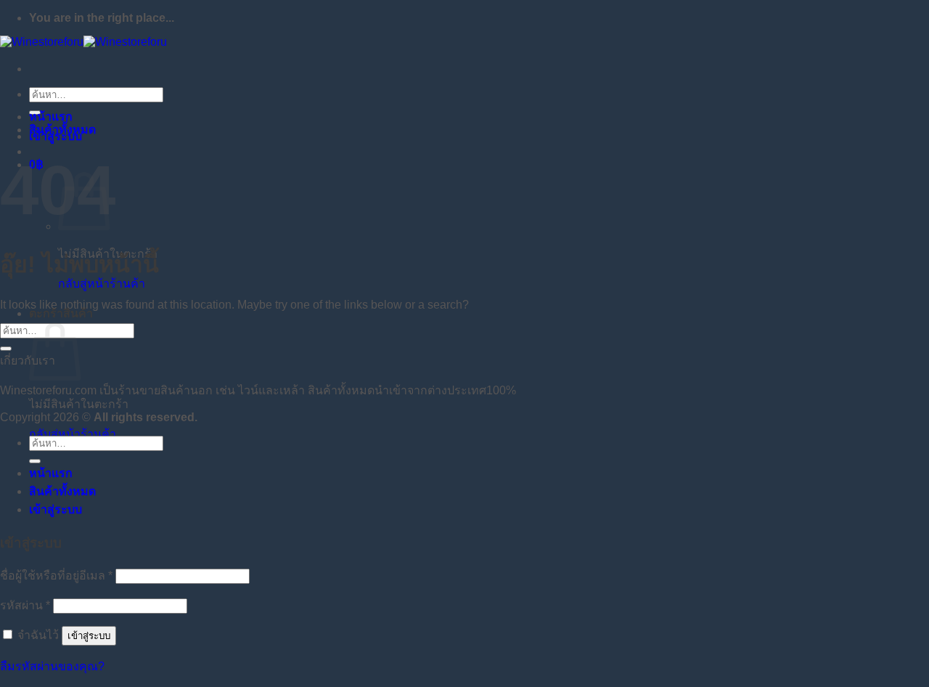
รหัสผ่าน (25, 605)
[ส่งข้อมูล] (6, 348)
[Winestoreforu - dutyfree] (83, 42)
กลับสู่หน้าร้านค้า (101, 283)
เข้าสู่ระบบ (88, 635)
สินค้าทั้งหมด (62, 129)
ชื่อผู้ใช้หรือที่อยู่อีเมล (56, 575)
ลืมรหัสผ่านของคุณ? (52, 666)
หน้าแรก (51, 116)
